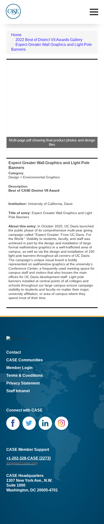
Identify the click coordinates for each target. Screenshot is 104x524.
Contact (13, 352)
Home (16, 35)
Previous (14, 105)
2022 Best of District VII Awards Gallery (48, 40)
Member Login (19, 368)
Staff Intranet (18, 391)
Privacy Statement (23, 383)
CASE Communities (24, 360)
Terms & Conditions (24, 375)
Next (90, 105)
